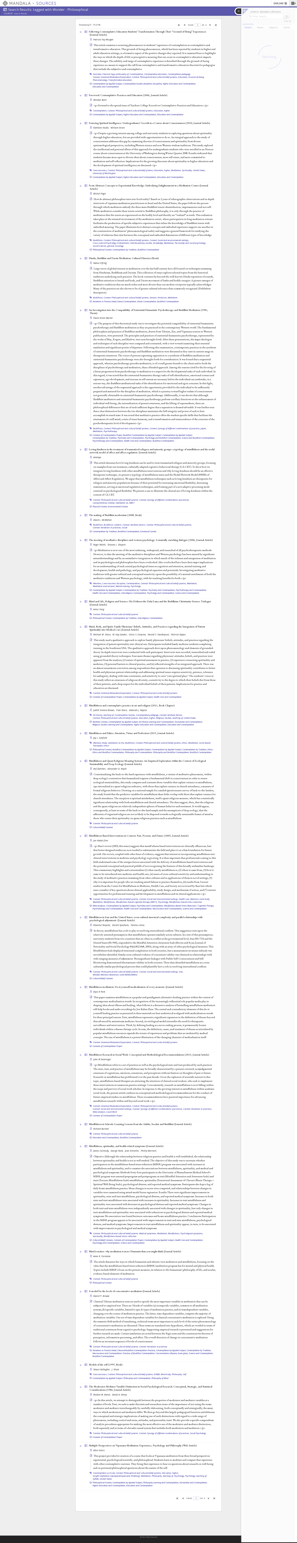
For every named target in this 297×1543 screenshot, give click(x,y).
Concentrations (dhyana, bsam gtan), (172, 1353)
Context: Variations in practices (153, 1346)
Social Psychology (198, 1433)
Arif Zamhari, (100, 768)
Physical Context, (100, 506)
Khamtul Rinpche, (102, 925)
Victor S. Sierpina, (138, 634)
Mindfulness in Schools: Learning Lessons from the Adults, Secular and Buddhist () (140, 1124)
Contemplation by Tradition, (124, 249)
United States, (199, 170)
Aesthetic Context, (100, 721)
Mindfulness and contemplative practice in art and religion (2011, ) (131, 705)
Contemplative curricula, (104, 1473)
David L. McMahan (102, 519)
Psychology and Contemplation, (161, 593)
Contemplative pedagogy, (179, 74)
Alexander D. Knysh (117, 768)
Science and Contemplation (187, 593)
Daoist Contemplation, (127, 301)
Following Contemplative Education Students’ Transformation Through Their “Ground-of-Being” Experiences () (147, 33)
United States (190, 718)
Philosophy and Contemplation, (139, 752)
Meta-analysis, (99, 1111)
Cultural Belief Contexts (103, 827)
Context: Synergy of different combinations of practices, (175, 428)
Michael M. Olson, (102, 634)
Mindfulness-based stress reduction (185, 902)
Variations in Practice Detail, (105, 301)
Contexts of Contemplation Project (107, 1046)
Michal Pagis (99, 193)
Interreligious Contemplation (150, 618)
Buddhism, (98, 240)
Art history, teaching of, (103, 715)
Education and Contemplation (106, 86)
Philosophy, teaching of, (163, 1475)
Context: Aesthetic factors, (134, 524)
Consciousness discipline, (114, 583)
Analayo (97, 457)
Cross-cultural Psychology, (105, 243)
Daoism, (153, 297)
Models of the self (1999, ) (105, 1364)
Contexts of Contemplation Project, (108, 435)
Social (124, 527)
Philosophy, (177, 1374)
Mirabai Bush (100, 99)
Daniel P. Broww (101, 1295)
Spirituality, (187, 170)
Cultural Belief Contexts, (103, 1240)
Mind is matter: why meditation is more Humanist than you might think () (135, 1251)
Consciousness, (100, 170)
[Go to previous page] (185, 25)
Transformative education (120, 80)
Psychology (136, 586)
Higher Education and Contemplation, (179, 83)
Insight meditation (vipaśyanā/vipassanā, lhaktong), (116, 1475)
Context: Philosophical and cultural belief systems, (155, 77)
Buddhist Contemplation (148, 249)
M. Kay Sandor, (120, 634)
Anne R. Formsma (102, 1256)
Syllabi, (96, 1478)
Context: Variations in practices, (107, 527)
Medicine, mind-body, (200, 899)
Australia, (97, 74)
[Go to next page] (210, 25)
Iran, (181, 971)
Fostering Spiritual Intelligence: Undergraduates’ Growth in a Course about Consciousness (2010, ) (149, 123)
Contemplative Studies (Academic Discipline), (142, 83)
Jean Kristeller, (132, 1150)
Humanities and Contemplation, (189, 721)
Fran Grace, (122, 710)
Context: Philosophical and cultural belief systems (115, 614)
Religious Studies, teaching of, (169, 718)
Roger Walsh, (100, 544)
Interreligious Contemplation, (134, 593)
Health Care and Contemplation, (138, 440)
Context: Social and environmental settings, (169, 240)
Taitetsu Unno (138, 925)
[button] (293, 3)
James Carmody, (101, 1150)
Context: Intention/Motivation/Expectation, (112, 77)
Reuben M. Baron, (102, 1394)
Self (184, 1374)
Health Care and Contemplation (167, 696)
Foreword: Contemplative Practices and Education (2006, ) (128, 95)
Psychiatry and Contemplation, (131, 437)
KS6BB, (157, 1374)
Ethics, (185, 742)
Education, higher (162, 110)
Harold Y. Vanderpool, (159, 634)
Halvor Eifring (100, 263)
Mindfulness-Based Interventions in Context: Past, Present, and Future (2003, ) (138, 835)
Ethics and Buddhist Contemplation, (108, 752)
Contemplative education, (155, 74)
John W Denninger (102, 1059)
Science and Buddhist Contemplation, (198, 437)
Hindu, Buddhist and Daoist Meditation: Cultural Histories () (124, 258)
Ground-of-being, (196, 77)
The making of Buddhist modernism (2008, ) (115, 515)
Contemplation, (137, 74)
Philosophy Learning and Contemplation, (161, 1482)
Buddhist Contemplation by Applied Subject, (142, 435)
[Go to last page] (215, 25)
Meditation (173, 297)
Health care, (184, 899)
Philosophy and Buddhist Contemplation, (171, 752)
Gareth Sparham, (121, 925)
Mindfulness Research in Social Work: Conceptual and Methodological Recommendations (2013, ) (149, 1054)
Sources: (8, 14)
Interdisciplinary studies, (141, 243)
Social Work (111, 1111)
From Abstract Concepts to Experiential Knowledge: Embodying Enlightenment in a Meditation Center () (148, 187)
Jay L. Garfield (100, 737)
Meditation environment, (104, 586)
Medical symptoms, (148, 1233)
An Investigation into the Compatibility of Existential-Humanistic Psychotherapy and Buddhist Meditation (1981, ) (148, 311)
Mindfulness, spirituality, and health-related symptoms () (126, 1146)
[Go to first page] (179, 25)
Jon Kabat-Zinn (100, 840)
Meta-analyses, (99, 905)
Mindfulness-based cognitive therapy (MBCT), (137, 902)
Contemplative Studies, (125, 715)
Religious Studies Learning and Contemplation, (113, 724)
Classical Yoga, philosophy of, (115, 74)
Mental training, (123, 586)
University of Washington (104, 173)
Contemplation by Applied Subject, (108, 83)
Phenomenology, (100, 80)
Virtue (106, 745)
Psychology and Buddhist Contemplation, (163, 437)
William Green (118, 127)
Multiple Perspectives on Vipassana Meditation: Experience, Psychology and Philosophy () (143, 1445)
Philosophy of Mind (159, 1378)
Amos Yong (98, 609)
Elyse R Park (99, 991)
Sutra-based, (205, 742)
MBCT (132, 502)
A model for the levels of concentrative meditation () (124, 1291)
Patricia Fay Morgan (103, 39)
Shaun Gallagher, (102, 1369)
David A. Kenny (119, 1394)
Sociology (119, 246)
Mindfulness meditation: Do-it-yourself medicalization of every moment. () (136, 987)
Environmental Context (118, 506)
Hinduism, (162, 297)
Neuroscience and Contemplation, (167, 908)
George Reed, (117, 1150)
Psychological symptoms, (191, 1233)
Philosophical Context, (102, 249)
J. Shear (115, 1369)
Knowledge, (158, 243)
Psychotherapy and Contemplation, (108, 440)
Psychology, (163, 902)
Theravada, (98, 745)
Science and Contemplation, (201, 1353)
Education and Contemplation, (106, 1137)
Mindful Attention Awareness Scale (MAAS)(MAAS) (115, 974)
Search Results (20, 14)
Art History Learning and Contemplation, (156, 721)
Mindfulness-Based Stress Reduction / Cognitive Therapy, (189, 905)
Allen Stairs (99, 1450)
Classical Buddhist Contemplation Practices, (136, 1350)
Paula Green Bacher (103, 317)
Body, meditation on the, (113, 742)
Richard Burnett (101, 1128)
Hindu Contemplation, (147, 301)
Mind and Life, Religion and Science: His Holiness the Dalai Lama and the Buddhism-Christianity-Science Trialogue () (150, 603)
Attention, (97, 583)
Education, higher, (162, 170)
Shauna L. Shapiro (117, 544)
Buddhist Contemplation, (129, 531)
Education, (183, 77)
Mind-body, (166, 1374)
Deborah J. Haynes (138, 710)
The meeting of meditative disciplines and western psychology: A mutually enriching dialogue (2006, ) (151, 540)
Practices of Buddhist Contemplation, (139, 1353)
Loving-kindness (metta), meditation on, (111, 502)
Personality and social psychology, (190, 243)
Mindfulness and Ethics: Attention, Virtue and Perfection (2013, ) (131, 733)
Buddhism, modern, (113, 524)
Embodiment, (123, 243)
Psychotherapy (110, 431)
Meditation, (176, 170)
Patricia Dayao (178, 634)
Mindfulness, (110, 902)
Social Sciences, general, (104, 246)
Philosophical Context (102, 1282)
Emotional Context (148, 531)
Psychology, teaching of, (196, 1475)
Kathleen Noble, (101, 127)
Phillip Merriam (148, 1150)
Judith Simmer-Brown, (104, 710)
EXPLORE (279, 3)
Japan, (203, 428)
